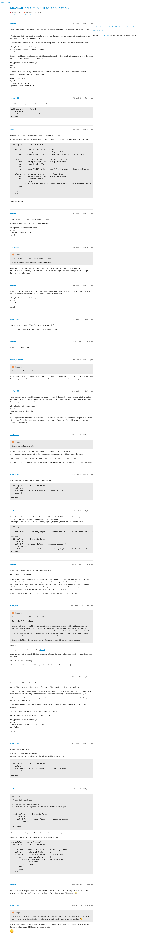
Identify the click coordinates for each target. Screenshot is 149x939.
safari (29, 15)
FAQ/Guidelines (115, 26)
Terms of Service (129, 26)
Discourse (105, 35)
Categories (103, 26)
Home (95, 26)
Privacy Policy (98, 30)
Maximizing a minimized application (39, 8)
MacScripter (5, 2)
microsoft (23, 15)
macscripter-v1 (14, 15)
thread (42, 650)
